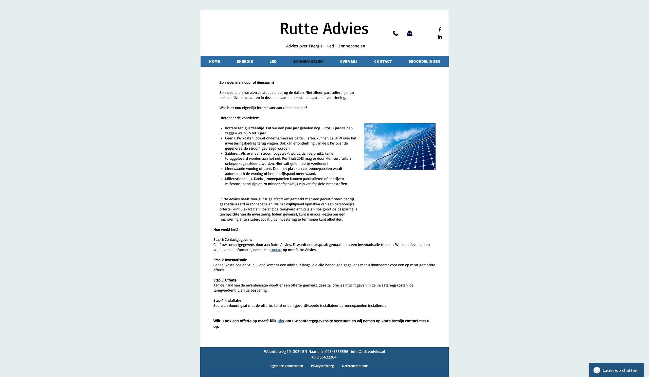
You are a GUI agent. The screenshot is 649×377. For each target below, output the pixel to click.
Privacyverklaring (322, 366)
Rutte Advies (324, 27)
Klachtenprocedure (355, 366)
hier (281, 320)
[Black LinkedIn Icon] (440, 37)
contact (276, 249)
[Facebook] (440, 29)
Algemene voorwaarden (286, 366)
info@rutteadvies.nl (368, 351)
